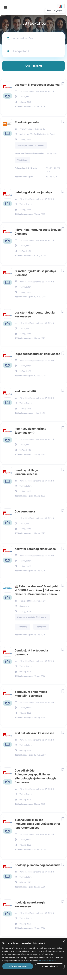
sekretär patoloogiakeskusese (35, 549)
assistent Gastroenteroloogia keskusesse (35, 314)
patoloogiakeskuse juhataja (33, 192)
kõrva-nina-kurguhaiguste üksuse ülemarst (38, 231)
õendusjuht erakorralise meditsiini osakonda (31, 693)
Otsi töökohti (33, 65)
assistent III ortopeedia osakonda (37, 84)
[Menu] (5, 7)
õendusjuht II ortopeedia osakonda (31, 652)
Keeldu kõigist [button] (50, 966)
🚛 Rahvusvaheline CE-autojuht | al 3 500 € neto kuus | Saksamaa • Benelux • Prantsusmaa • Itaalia (37, 590)
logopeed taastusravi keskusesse (37, 353)
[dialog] (33, 956)
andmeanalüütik (25, 391)
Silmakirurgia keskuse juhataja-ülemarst (36, 273)
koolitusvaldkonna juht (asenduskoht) (30, 430)
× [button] (63, 941)
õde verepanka (25, 511)
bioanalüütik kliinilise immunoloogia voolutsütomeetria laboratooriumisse (37, 823)
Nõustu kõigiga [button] (18, 966)
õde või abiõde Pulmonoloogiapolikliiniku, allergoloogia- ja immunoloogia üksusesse (35, 776)
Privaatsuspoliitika (47, 960)
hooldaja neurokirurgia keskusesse (30, 904)
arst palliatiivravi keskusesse (34, 733)
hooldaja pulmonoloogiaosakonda (37, 865)
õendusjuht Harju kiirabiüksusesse (26, 472)
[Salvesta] (62, 83)
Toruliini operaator (27, 122)
